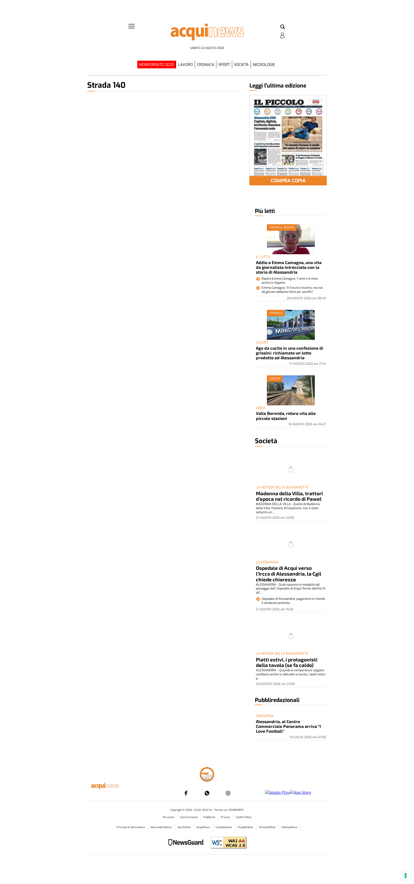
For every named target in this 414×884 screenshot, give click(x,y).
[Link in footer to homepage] (207, 775)
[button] (282, 27)
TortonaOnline (267, 827)
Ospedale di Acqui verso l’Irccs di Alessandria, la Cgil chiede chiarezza (288, 573)
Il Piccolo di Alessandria (130, 827)
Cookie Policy (244, 817)
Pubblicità (209, 817)
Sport (224, 64)
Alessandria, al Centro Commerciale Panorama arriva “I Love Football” (288, 726)
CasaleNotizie (224, 827)
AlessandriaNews (161, 827)
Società (241, 64)
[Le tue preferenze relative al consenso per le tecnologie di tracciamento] (405, 875)
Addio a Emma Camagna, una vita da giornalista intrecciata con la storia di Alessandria (289, 267)
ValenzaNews (289, 827)
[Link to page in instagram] (228, 793)
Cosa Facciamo (189, 817)
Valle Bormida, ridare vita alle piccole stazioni (286, 416)
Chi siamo (168, 817)
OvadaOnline (246, 827)
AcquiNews (203, 827)
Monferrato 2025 (156, 64)
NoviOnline (184, 827)
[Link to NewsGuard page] (187, 843)
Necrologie (264, 64)
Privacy (226, 817)
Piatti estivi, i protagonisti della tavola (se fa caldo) (286, 662)
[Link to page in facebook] (186, 793)
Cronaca (205, 64)
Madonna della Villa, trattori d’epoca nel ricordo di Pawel (289, 496)
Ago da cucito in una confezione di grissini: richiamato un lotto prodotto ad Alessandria (289, 352)
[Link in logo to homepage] (207, 33)
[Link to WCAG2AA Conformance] (227, 843)
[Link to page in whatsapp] (207, 793)
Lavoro (185, 64)
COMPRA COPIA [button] (288, 180)
